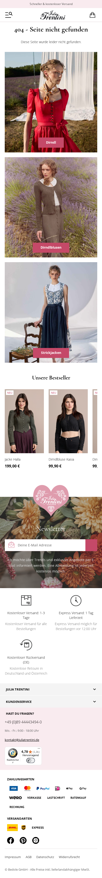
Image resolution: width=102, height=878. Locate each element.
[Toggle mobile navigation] (9, 15)
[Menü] (39, 749)
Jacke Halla (12, 459)
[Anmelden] (91, 545)
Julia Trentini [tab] (17, 689)
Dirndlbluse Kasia (61, 459)
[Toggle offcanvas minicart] (92, 15)
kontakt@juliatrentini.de (22, 740)
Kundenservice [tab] (19, 702)
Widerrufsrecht (69, 857)
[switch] (30, 760)
